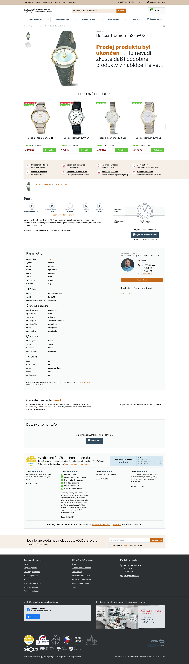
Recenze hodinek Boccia (81, 579)
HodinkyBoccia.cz (75, 657)
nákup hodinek (85, 382)
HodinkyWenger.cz (50, 657)
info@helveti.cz (146, 274)
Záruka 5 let (142, 165)
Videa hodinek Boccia (80, 583)
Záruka (26, 576)
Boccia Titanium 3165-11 (40, 138)
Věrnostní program (31, 587)
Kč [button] (140, 2)
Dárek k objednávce (76, 165)
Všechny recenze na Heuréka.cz (76, 464)
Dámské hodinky (38, 26)
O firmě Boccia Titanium (81, 568)
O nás (74, 564)
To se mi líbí (34, 617)
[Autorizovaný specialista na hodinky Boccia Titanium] (29, 11)
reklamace (36, 572)
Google (106, 524)
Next (163, 126)
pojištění (34, 576)
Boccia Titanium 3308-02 (112, 138)
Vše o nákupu (29, 2)
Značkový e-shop (110, 172)
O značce (56, 184)
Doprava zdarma (39, 172)
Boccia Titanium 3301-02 (149, 138)
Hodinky (29, 26)
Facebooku (97, 524)
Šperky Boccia (156, 19)
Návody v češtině (145, 172)
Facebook (53, 602)
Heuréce (117, 524)
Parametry (47, 184)
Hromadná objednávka (81, 576)
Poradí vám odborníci (77, 172)
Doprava (27, 568)
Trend (47, 26)
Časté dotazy (77, 572)
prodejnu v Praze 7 (137, 602)
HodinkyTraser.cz (62, 657)
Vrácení (27, 572)
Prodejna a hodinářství (32, 583)
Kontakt (57, 2)
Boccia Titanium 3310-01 (76, 138)
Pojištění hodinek (39, 165)
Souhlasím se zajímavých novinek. (127, 545)
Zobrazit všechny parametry (64, 215)
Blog (64, 2)
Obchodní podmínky (31, 591)
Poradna (27, 579)
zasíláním (125, 545)
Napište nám (61, 382)
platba (34, 568)
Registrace (161, 2)
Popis (38, 184)
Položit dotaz (142, 280)
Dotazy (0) (65, 184)
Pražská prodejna (47, 2)
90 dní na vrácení (110, 165)
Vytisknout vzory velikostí (146, 235)
